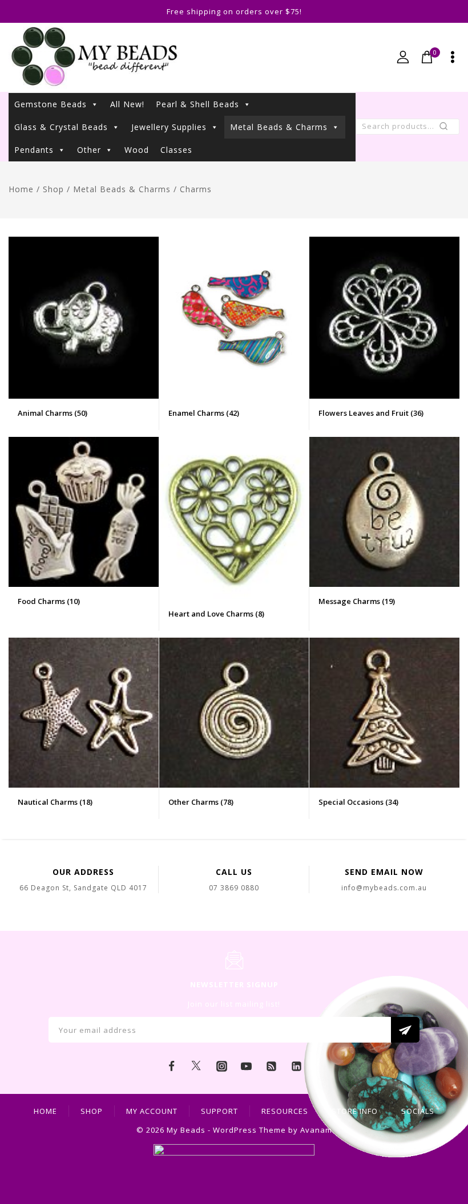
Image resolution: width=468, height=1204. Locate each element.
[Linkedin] (296, 1066)
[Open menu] (452, 57)
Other (89, 149)
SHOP (91, 1111)
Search (447, 128)
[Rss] (272, 1066)
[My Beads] (94, 57)
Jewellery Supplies (169, 126)
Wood (136, 149)
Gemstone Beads (50, 104)
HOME (45, 1111)
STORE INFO (355, 1111)
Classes (176, 149)
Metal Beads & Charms (279, 126)
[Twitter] (196, 1066)
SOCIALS (417, 1111)
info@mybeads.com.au (384, 888)
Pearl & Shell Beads (197, 104)
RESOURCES (284, 1111)
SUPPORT (219, 1111)
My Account (151, 1111)
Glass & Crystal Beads (61, 126)
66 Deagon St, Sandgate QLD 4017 (83, 888)
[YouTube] (246, 1066)
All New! (127, 104)
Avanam (316, 1130)
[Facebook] (172, 1066)
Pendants (34, 149)
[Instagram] (221, 1066)
